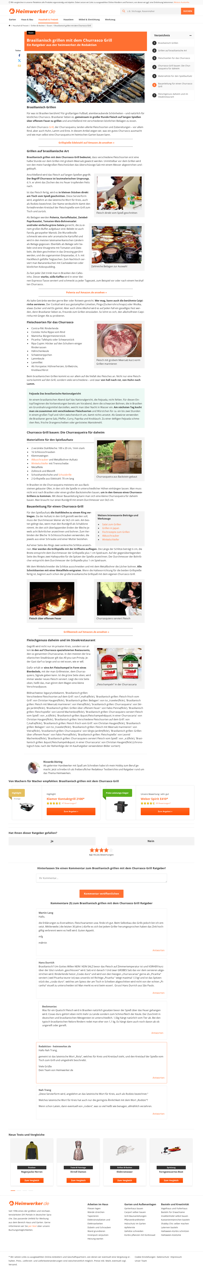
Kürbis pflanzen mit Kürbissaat (139, 1235)
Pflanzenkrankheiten (134, 1219)
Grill (51, 127)
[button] (13, 1190)
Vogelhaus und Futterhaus (174, 1208)
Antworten (159, 950)
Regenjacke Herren (32, 1171)
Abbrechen (132, 894)
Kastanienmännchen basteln (175, 1219)
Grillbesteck (71, 632)
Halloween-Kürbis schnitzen (175, 1231)
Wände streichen (96, 1212)
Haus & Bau (27, 19)
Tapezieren (93, 1216)
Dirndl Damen (78, 1171)
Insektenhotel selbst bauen (174, 1216)
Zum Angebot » (71, 811)
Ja (52, 841)
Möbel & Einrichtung (89, 19)
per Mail (32, 1226)
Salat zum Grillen (111, 524)
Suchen (187, 11)
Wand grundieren (96, 1231)
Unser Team (141, 1260)
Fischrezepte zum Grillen (116, 532)
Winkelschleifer (39, 463)
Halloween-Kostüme (171, 1235)
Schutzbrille (64, 474)
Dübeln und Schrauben (99, 1227)
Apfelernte (129, 1227)
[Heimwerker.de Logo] (32, 11)
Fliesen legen (94, 1208)
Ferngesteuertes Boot (171, 1171)
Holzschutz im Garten (135, 1223)
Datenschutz (163, 1257)
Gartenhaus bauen (133, 1208)
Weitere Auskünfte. (182, 2)
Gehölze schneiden (133, 1231)
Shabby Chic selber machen (175, 1223)
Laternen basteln (169, 1227)
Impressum (176, 1257)
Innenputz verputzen (98, 1235)
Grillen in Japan (110, 528)
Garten (12, 19)
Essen (49, 25)
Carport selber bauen (135, 1212)
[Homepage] (9, 26)
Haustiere (68, 19)
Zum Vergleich (32, 1180)
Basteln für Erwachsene (173, 1212)
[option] (32, 1163)
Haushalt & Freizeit (48, 19)
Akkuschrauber (39, 459)
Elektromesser (125, 1171)
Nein (151, 841)
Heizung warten (95, 1238)
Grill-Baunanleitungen (135, 1216)
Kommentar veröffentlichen (101, 893)
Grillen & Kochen (38, 25)
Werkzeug (110, 19)
